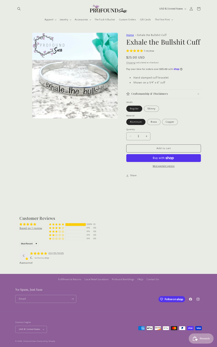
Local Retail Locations (96, 279)
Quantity (130, 129)
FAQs (140, 279)
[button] (19, 9)
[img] (39, 253)
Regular (134, 108)
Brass (154, 122)
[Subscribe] (72, 299)
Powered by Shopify (46, 341)
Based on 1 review (30, 228)
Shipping (130, 63)
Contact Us (153, 279)
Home (130, 35)
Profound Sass (29, 341)
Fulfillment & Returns (69, 279)
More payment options (164, 166)
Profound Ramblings (123, 279)
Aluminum (136, 122)
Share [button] (133, 175)
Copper (170, 122)
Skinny (151, 108)
